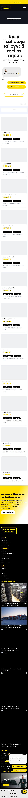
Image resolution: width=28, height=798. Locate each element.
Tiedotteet (9, 2)
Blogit (25, 0)
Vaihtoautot (4, 0)
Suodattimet (14, 110)
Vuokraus (20, 0)
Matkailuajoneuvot (12, 0)
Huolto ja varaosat (17, 2)
